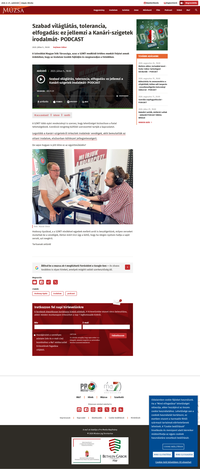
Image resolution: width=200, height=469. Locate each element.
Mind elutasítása (162, 454)
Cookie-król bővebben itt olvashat (173, 462)
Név (36, 322)
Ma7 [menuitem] (188, 10)
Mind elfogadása (184, 454)
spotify (67, 115)
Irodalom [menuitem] (113, 10)
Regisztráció (171, 3)
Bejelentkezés (152, 3)
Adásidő (41, 71)
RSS (86, 102)
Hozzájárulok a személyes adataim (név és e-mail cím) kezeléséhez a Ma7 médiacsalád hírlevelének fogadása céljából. (51, 342)
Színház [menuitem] (125, 10)
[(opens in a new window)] (79, 409)
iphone (56, 115)
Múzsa (103, 397)
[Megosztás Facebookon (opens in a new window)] (41, 282)
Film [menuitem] (158, 10)
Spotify (73, 102)
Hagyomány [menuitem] (99, 10)
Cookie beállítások (116, 418)
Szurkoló (119, 397)
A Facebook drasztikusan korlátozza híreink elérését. (59, 311)
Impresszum (65, 418)
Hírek (90, 397)
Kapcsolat (81, 418)
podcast (71, 293)
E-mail (86, 322)
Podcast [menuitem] (168, 10)
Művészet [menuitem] (147, 10)
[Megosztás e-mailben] (34, 282)
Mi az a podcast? (41, 115)
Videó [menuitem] (179, 10)
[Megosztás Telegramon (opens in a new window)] (48, 282)
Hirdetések (135, 418)
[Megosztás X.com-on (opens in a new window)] (55, 282)
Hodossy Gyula (40, 293)
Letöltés (44, 102)
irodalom (57, 293)
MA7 (78, 397)
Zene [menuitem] (136, 10)
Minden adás (144, 122)
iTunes (59, 102)
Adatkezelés (97, 418)
